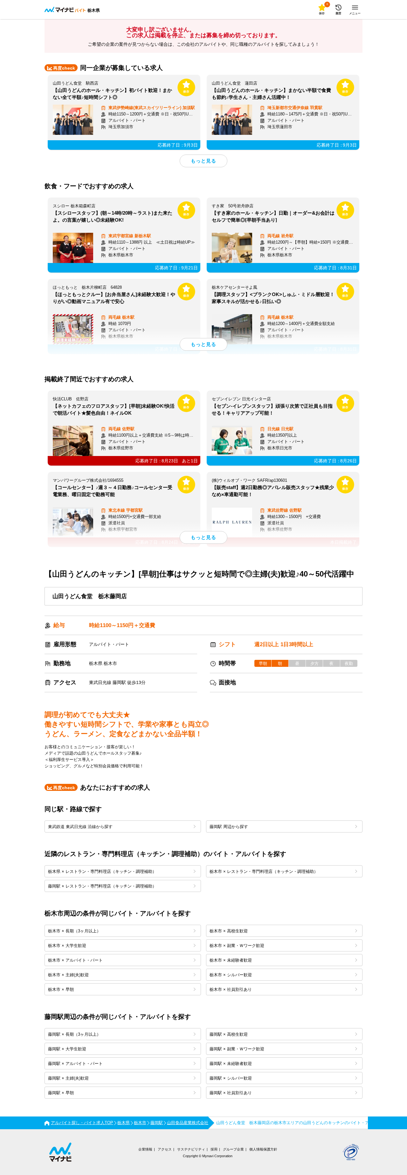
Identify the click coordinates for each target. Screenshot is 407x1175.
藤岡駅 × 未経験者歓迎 (231, 1063)
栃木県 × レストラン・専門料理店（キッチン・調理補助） (102, 871)
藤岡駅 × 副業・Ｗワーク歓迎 (237, 1049)
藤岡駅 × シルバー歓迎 (231, 1078)
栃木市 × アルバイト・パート (75, 960)
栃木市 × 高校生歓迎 (229, 931)
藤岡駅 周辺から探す (229, 826)
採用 (213, 1149)
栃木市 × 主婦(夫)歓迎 (68, 974)
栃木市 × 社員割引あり (231, 989)
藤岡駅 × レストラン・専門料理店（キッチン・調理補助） (102, 886)
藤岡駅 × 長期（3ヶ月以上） (74, 1034)
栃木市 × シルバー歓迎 (231, 974)
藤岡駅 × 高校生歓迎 (229, 1034)
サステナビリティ (191, 1149)
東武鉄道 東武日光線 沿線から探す (80, 826)
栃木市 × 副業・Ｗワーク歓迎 (237, 945)
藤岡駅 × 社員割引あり (231, 1092)
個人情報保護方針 (263, 1149)
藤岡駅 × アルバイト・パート (75, 1063)
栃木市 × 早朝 (61, 989)
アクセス (165, 1149)
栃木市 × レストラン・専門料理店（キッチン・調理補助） (264, 871)
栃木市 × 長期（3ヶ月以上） (74, 931)
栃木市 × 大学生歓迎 (67, 945)
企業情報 (145, 1149)
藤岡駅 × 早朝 (61, 1092)
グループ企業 (233, 1149)
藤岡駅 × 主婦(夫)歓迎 (68, 1078)
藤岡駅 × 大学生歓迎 (67, 1049)
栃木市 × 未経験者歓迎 (231, 960)
